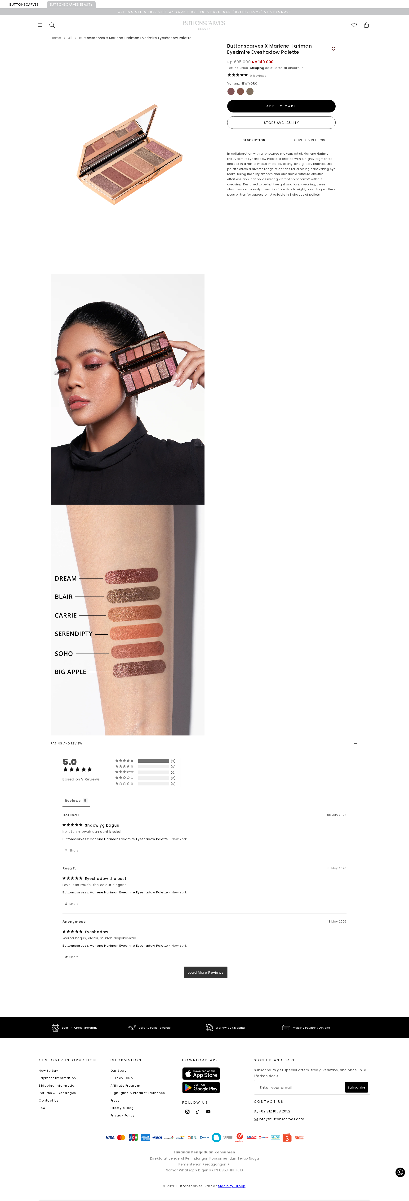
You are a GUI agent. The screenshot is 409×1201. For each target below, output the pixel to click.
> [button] (205, 972)
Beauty (71, 4)
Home (56, 38)
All (70, 38)
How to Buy (48, 1071)
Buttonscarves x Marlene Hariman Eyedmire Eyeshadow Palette (115, 839)
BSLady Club (122, 1078)
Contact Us (49, 1100)
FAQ (42, 1108)
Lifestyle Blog (122, 1108)
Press (115, 1100)
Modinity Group (231, 1186)
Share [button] (73, 850)
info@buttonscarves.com (281, 1119)
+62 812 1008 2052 (274, 1111)
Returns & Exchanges (57, 1093)
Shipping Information (58, 1086)
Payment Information (57, 1078)
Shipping (257, 68)
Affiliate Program (126, 1086)
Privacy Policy (123, 1115)
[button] (40, 25)
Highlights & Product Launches (138, 1093)
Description (254, 140)
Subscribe (356, 1087)
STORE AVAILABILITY (281, 122)
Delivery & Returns (309, 140)
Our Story (119, 1071)
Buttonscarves (24, 4)
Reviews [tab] (72, 800)
